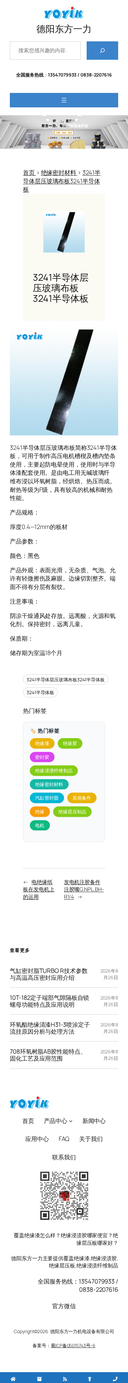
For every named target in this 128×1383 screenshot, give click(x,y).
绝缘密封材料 (49, 784)
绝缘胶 (70, 743)
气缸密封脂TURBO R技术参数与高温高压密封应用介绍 (48, 974)
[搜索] (102, 50)
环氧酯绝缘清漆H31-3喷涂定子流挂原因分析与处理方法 (50, 1028)
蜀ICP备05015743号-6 (73, 1345)
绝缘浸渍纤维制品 (54, 770)
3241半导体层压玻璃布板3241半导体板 (66, 679)
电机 (40, 825)
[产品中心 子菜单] (71, 1121)
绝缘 (40, 811)
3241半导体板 (40, 692)
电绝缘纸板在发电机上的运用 (38, 889)
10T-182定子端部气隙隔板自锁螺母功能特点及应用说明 (49, 1001)
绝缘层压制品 (72, 811)
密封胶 (42, 757)
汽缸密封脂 (47, 798)
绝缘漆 (42, 743)
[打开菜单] (64, 100)
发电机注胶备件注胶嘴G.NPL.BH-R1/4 (84, 889)
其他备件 (82, 798)
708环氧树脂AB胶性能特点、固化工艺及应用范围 (48, 1055)
